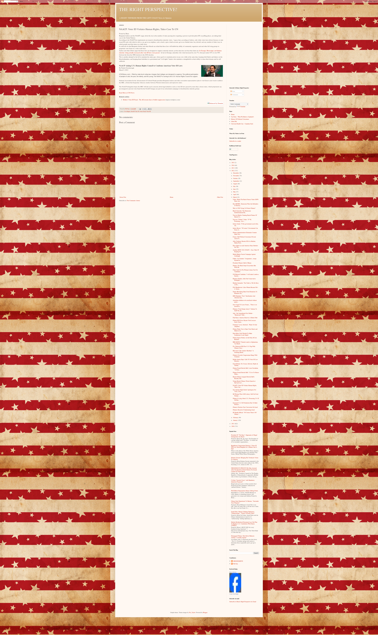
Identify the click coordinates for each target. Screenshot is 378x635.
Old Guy (235, 564)
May (234, 192)
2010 (233, 426)
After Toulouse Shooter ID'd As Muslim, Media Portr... (244, 242)
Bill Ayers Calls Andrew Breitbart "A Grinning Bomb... (243, 351)
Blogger (205, 612)
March (235, 197)
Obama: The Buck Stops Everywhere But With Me (244, 266)
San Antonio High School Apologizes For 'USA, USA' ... (244, 390)
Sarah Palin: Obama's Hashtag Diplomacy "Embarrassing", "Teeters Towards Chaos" (243, 512)
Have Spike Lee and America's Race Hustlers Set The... (245, 246)
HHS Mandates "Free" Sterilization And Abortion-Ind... (244, 297)
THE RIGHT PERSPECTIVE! (148, 9)
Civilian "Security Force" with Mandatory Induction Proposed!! (243, 481)
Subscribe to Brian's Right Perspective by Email (242, 602)
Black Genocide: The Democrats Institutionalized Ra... (242, 211)
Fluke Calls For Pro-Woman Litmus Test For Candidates (245, 270)
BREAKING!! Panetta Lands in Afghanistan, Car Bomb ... (245, 343)
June (234, 189)
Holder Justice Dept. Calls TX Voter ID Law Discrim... (245, 360)
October (235, 178)
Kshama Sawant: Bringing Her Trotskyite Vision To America (244, 458)
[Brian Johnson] (235, 592)
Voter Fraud (143, 111)
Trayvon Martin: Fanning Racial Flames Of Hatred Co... (245, 216)
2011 (233, 424)
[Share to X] (147, 109)
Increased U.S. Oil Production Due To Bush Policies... (245, 403)
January (235, 420)
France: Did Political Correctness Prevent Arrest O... (244, 237)
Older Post (220, 197)
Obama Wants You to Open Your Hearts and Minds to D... (245, 330)
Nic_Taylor (192, 612)
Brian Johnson (232, 572)
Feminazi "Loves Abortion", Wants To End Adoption (245, 325)
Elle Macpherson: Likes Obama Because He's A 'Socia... (245, 288)
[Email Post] (140, 109)
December (236, 173)
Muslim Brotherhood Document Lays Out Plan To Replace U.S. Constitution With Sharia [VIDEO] (244, 523)
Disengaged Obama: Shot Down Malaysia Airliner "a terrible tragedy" (242, 536)
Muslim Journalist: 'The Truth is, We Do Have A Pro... (246, 284)
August (235, 184)
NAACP (133, 111)
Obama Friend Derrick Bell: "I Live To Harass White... (246, 373)
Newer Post (123, 197)
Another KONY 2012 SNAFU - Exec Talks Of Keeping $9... (246, 251)
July (234, 186)
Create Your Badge (233, 594)
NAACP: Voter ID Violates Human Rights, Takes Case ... (245, 386)
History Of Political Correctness (240, 119)
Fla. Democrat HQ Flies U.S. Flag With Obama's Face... (244, 347)
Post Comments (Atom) (133, 200)
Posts (233, 91)
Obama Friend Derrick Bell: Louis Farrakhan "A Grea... (245, 369)
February (236, 417)
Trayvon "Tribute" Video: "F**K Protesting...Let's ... (242, 220)
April (235, 194)
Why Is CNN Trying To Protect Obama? (244, 208)
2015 (233, 162)
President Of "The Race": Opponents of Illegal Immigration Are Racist (244, 436)
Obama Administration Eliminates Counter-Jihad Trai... (245, 233)
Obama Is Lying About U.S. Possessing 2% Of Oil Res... (246, 399)
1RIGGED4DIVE (238, 561)
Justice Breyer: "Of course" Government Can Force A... (245, 229)
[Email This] (143, 109)
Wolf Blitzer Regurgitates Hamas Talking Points (244, 491)
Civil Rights (127, 111)
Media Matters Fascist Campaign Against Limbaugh (244, 255)
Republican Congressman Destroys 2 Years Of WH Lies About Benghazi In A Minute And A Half (244, 447)
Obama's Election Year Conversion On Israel (245, 407)
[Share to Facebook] (149, 109)
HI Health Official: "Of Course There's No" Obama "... (245, 413)
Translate (242, 106)
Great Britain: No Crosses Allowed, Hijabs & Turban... (245, 364)
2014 (233, 165)
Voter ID (148, 111)
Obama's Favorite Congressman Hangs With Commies (245, 356)
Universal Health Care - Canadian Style (242, 124)
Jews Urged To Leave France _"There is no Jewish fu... (245, 305)
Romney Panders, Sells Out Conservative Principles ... (244, 279)
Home (171, 197)
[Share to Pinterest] (151, 109)
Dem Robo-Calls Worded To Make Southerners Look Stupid (242, 334)
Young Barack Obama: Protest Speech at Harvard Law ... (244, 382)
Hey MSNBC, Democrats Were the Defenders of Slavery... (245, 204)
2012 (233, 171)
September (236, 181)
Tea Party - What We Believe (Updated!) (242, 117)
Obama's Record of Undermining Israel (244, 410)
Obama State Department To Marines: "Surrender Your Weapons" (245, 502)
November (236, 176)
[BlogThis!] (145, 109)
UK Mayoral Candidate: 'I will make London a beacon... (246, 275)
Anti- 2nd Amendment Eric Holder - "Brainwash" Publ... (243, 314)
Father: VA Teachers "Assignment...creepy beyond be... (244, 259)
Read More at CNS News (126, 93)
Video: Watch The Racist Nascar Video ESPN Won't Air (245, 200)
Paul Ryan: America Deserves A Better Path (245, 318)
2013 (233, 168)
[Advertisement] (171, 181)
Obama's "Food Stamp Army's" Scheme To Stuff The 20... (245, 310)
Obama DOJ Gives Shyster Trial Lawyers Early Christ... (244, 321)
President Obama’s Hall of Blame (242, 263)
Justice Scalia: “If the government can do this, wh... (245, 224)
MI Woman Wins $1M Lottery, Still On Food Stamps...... (245, 395)
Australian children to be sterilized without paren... (245, 301)
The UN (137, 111)
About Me (234, 121)
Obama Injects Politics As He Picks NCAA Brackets (245, 338)
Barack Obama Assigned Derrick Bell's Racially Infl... (243, 377)
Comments (235, 95)
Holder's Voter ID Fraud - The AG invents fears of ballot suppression (144, 100)
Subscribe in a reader (235, 141)
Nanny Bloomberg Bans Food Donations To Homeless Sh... (245, 292)
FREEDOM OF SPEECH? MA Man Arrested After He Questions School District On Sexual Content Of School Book (244, 469)
